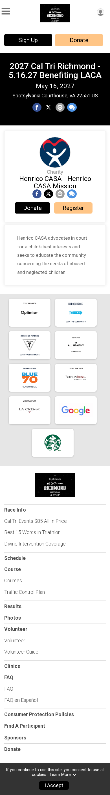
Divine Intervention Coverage (35, 544)
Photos (12, 618)
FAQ (8, 689)
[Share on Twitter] (48, 107)
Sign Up (28, 40)
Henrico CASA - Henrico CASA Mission (55, 182)
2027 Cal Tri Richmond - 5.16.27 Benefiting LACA (55, 70)
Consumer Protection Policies (39, 714)
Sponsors (15, 738)
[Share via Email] (60, 107)
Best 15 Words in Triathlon (32, 532)
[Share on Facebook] (36, 107)
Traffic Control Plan (24, 592)
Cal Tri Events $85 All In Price (35, 521)
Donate (79, 40)
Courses (13, 580)
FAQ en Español (21, 700)
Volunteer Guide (21, 652)
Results (12, 606)
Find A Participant (24, 726)
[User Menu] (100, 12)
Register (73, 208)
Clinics (12, 666)
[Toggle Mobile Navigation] (5, 11)
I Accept (54, 785)
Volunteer (14, 640)
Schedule (15, 558)
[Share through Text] (72, 107)
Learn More (60, 774)
